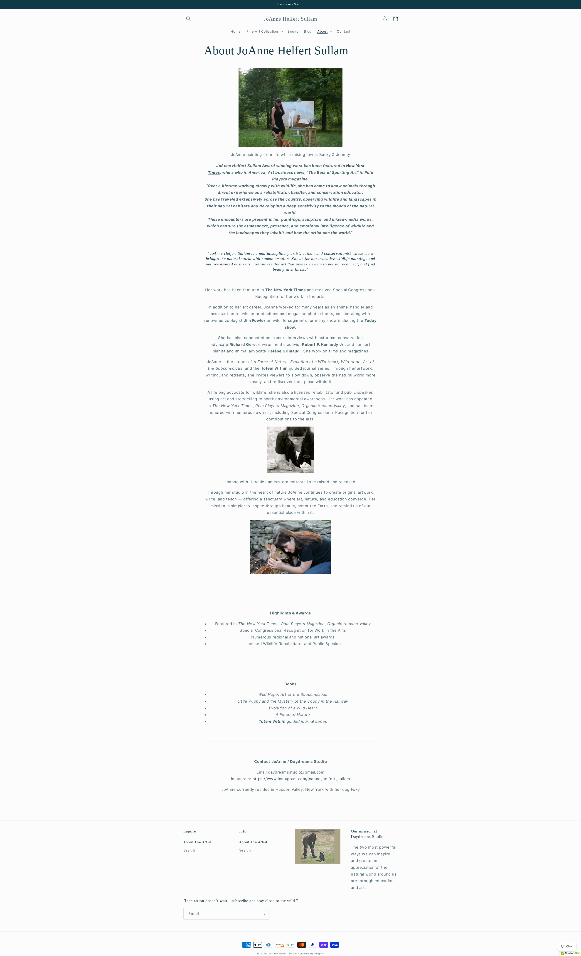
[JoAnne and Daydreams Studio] (290, 107)
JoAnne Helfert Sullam (283, 953)
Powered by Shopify (311, 953)
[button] (188, 19)
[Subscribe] (263, 913)
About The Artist (197, 842)
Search (189, 850)
